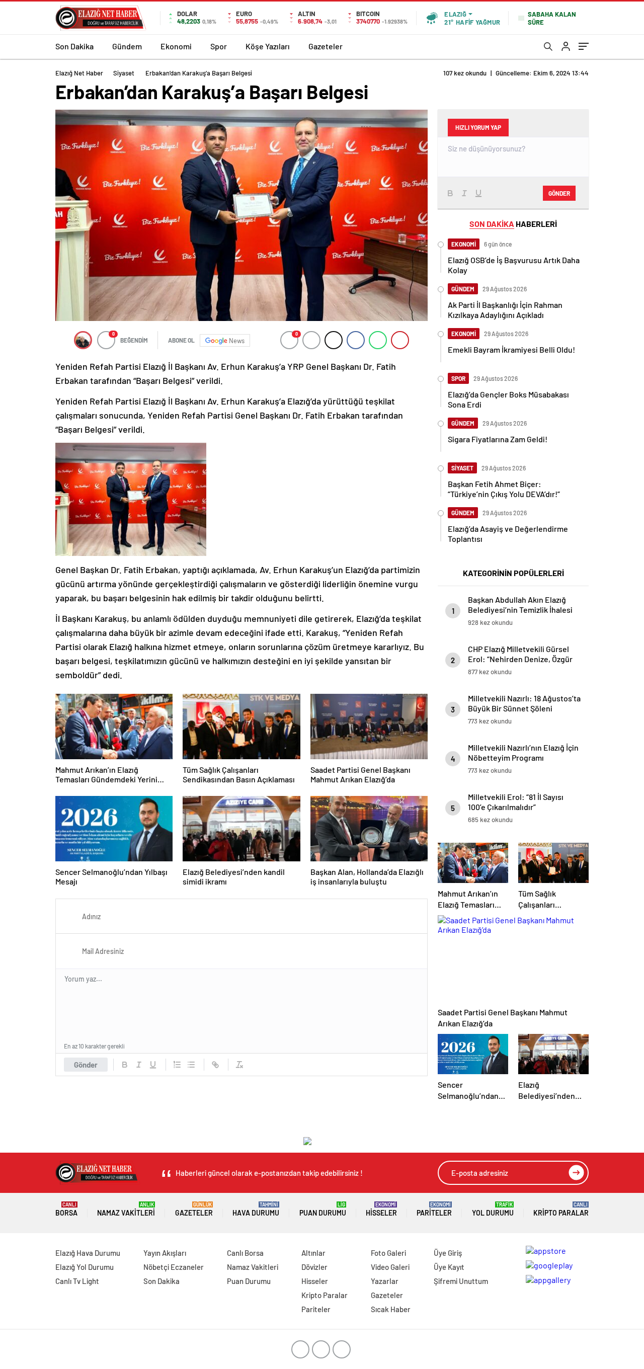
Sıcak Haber (391, 1309)
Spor (218, 46)
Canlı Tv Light (77, 1280)
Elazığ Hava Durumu (87, 1252)
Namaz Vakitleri (126, 1209)
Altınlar (313, 1252)
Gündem (127, 46)
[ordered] (177, 1065)
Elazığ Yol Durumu (84, 1266)
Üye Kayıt (449, 1266)
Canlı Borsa (245, 1252)
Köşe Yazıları (268, 46)
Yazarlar (384, 1280)
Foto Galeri (388, 1252)
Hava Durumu (255, 1209)
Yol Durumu (493, 1209)
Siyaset (123, 73)
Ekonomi (176, 46)
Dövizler (314, 1266)
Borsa (66, 1209)
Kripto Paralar (561, 1209)
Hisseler (381, 1209)
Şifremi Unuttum (461, 1280)
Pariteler (434, 1209)
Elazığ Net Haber (79, 73)
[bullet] (191, 1065)
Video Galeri (390, 1266)
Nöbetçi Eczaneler (173, 1266)
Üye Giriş (448, 1252)
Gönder (86, 1064)
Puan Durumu (322, 1209)
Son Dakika (74, 46)
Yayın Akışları (164, 1252)
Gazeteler (325, 46)
